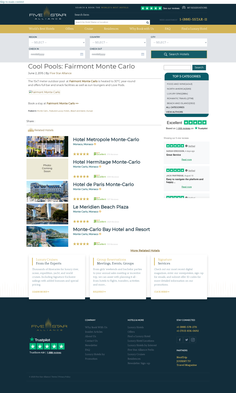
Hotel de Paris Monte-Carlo (103, 184)
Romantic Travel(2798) (180, 98)
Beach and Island (78, 111)
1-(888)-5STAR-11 (193, 19)
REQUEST (98, 292)
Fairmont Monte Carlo (83, 81)
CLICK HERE (160, 292)
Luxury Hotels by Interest (142, 345)
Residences (111, 28)
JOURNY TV (184, 361)
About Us (90, 336)
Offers (70, 28)
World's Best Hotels (41, 28)
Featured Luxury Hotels (59, 111)
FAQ (167, 28)
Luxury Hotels (136, 327)
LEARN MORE (39, 292)
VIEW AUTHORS (174, 112)
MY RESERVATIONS (197, 8)
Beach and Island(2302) (181, 103)
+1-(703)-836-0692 (188, 330)
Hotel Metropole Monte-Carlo (106, 139)
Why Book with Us (142, 28)
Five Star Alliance (61, 73)
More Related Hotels (145, 250)
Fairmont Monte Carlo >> (63, 103)
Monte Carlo (42, 111)
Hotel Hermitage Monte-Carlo (106, 162)
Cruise (89, 28)
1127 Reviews (112, 199)
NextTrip (182, 357)
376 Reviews (112, 154)
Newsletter (91, 345)
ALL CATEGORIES (175, 107)
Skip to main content (12, 1)
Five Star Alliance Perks (141, 349)
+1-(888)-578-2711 (187, 327)
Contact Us (91, 340)
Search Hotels (179, 54)
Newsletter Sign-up (139, 363)
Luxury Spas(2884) (177, 93)
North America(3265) (179, 88)
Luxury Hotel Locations (141, 340)
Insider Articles (93, 331)
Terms (54, 377)
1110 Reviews (112, 244)
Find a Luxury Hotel (194, 28)
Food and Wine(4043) (179, 84)
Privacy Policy (64, 377)
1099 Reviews (113, 177)
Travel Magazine (187, 365)
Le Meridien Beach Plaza (101, 207)
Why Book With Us (96, 327)
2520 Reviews (113, 222)
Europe (90, 111)
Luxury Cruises (136, 354)
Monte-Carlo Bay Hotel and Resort (111, 229)
